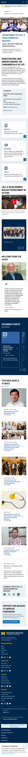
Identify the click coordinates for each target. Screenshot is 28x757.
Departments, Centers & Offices (8, 696)
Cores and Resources (6, 683)
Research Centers (5, 681)
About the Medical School (6, 698)
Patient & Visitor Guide (6, 665)
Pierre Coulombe (9, 307)
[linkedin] (18, 594)
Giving (2, 652)
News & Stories (4, 654)
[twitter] (7, 657)
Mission (3, 648)
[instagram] (14, 594)
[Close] (25, 746)
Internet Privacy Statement (8, 753)
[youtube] (10, 657)
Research (4, 674)
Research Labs (4, 678)
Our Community (4, 694)
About (2, 646)
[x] (9, 594)
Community (3, 650)
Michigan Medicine (6, 643)
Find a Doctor (4, 663)
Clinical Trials (4, 676)
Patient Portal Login (5, 667)
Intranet (3, 700)
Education (4, 689)
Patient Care (4, 661)
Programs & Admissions (6, 692)
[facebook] (4, 594)
